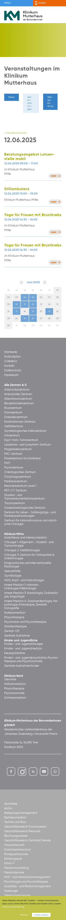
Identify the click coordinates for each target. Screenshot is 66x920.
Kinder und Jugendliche (20, 640)
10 (16, 304)
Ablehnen (24, 915)
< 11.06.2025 (9, 133)
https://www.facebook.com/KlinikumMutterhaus (11, 771)
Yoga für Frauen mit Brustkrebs (33, 215)
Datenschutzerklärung (13, 907)
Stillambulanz (17, 189)
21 (49, 311)
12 (33, 304)
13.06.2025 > (21, 133)
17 (16, 311)
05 (33, 297)
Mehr (53, 176)
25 (25, 318)
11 (24, 304)
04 (24, 297)
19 (33, 311)
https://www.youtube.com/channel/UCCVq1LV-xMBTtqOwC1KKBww (44, 772)
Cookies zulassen (41, 915)
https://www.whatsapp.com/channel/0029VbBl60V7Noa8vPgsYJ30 (55, 771)
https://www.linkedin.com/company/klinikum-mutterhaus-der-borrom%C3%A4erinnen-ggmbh (33, 772)
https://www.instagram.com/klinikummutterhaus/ (22, 771)
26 (33, 318)
